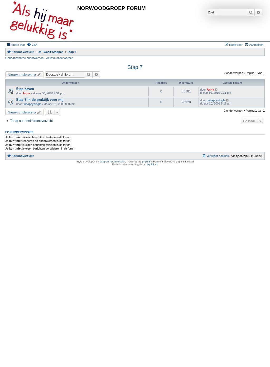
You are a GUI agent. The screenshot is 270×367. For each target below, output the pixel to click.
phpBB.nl (151, 164)
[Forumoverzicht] (42, 20)
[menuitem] (32, 45)
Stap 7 (135, 67)
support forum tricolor (112, 161)
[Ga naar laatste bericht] (216, 89)
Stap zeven (25, 89)
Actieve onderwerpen (59, 57)
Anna (26, 93)
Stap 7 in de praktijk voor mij (40, 100)
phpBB (146, 161)
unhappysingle (32, 104)
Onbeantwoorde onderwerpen (24, 57)
